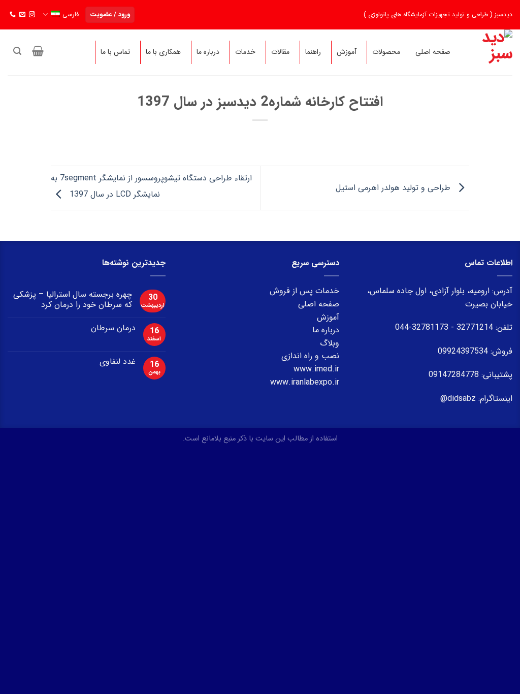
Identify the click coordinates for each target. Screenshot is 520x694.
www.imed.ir (316, 369)
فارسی (70, 15)
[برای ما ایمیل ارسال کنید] (22, 14)
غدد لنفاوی (118, 361)
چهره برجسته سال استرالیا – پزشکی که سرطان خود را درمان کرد (72, 299)
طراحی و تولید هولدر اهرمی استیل (394, 187)
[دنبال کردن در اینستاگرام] (32, 14)
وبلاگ (329, 343)
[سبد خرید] (38, 51)
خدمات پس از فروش (304, 291)
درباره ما (325, 330)
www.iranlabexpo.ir (304, 382)
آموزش (328, 317)
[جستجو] (17, 51)
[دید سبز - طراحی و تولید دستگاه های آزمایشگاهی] (491, 52)
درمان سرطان (113, 328)
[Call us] (13, 14)
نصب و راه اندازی (310, 356)
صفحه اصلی (318, 304)
